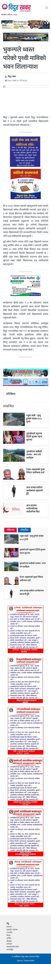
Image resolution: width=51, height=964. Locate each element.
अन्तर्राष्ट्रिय (10, 949)
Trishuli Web (29, 960)
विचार (9, 935)
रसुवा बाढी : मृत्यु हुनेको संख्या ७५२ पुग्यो (34, 418)
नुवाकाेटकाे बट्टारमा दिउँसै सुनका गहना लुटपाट (34, 437)
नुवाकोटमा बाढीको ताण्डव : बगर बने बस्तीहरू (34, 454)
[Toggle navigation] (46, 7)
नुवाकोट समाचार (12, 929)
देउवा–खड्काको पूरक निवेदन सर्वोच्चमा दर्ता (35, 471)
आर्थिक (9, 938)
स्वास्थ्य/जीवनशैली (13, 946)
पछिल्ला (10, 530)
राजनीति (9, 932)
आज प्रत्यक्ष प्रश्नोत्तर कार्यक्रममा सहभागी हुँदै (34, 490)
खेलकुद (9, 941)
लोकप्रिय (24, 530)
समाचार (9, 926)
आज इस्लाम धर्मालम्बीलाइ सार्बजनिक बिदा (33, 508)
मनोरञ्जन (9, 944)
